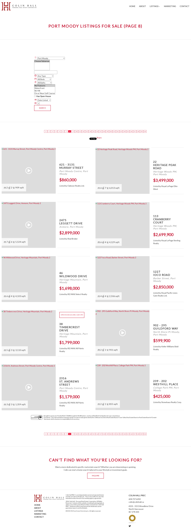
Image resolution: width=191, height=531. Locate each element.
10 (76, 131)
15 (93, 131)
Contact (184, 6)
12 (83, 131)
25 (128, 131)
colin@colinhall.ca (136, 502)
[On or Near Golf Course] (44, 93)
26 (131, 131)
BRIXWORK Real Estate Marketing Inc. (77, 511)
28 (138, 131)
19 (107, 131)
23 (121, 131)
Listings (38, 511)
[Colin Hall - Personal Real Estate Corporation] (19, 6)
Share (99, 137)
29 (141, 131)
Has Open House (43, 96)
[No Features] (44, 85)
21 (114, 131)
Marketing (170, 6)
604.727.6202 (135, 499)
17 (100, 131)
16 (97, 131)
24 (124, 131)
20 (111, 131)
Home (132, 6)
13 (87, 131)
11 (80, 131)
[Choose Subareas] (42, 61)
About (142, 6)
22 (117, 131)
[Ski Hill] (44, 90)
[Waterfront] (44, 88)
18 (104, 131)
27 (135, 131)
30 (145, 131)
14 (90, 131)
